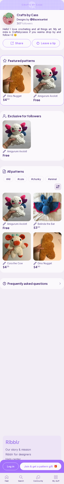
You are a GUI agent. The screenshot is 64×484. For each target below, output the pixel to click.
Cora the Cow (15, 263)
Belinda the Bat (46, 223)
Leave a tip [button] (48, 43)
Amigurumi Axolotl (48, 95)
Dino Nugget (14, 95)
